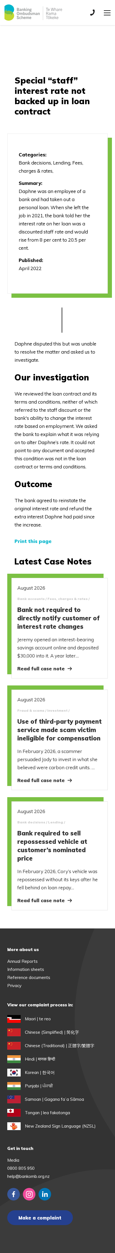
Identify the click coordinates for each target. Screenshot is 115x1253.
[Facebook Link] (13, 1194)
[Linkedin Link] (45, 1194)
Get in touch (20, 1148)
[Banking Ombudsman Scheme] (33, 12)
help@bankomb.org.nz (28, 1176)
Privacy (14, 985)
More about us (23, 949)
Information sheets (25, 969)
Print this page (33, 541)
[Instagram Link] (29, 1194)
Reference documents (28, 977)
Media (13, 1160)
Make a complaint (39, 1218)
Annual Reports (22, 961)
